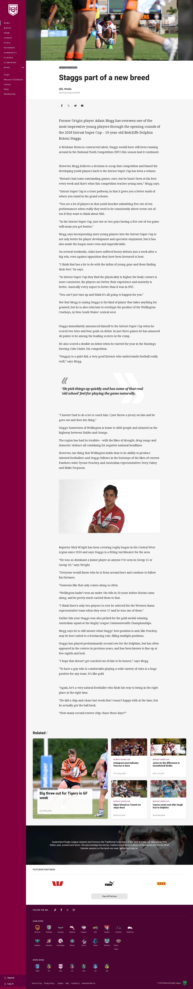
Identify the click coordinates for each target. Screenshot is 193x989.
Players (8, 58)
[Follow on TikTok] (55, 909)
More (7, 67)
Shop (6, 89)
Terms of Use (37, 983)
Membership (10, 94)
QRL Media (65, 89)
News (7, 23)
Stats (7, 43)
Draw (7, 33)
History (7, 84)
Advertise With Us (88, 983)
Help (67, 983)
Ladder (8, 38)
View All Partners (109, 896)
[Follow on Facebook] (61, 909)
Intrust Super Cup (68, 68)
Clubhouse (10, 62)
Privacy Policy (49, 983)
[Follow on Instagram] (74, 909)
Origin (7, 74)
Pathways (9, 48)
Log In (10, 983)
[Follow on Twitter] (67, 909)
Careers (60, 983)
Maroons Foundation (13, 79)
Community (10, 53)
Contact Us (75, 983)
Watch (7, 28)
